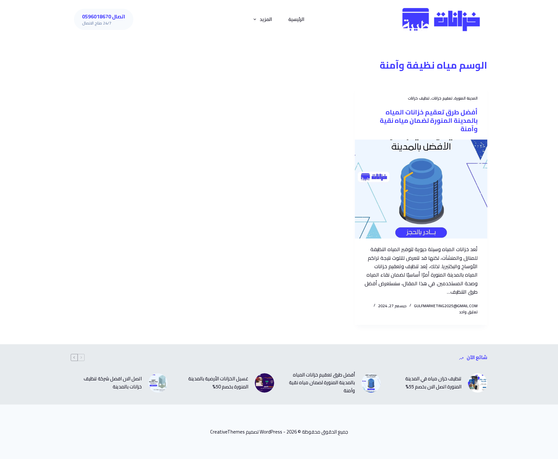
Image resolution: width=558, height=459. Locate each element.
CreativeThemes (227, 431)
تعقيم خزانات (441, 98)
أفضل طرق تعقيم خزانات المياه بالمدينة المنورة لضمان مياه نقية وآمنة (429, 120)
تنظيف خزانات (418, 98)
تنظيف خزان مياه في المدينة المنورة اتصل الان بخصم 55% (433, 383)
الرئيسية (296, 19)
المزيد (266, 19)
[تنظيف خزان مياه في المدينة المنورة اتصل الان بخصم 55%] (477, 383)
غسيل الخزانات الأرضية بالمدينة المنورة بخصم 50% (218, 383)
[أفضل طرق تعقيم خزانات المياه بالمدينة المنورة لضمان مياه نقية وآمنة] (421, 189)
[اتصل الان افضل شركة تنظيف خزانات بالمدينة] (158, 383)
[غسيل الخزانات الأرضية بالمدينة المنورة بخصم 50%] (264, 383)
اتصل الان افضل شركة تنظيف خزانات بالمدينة (113, 383)
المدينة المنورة (466, 98)
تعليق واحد (468, 312)
